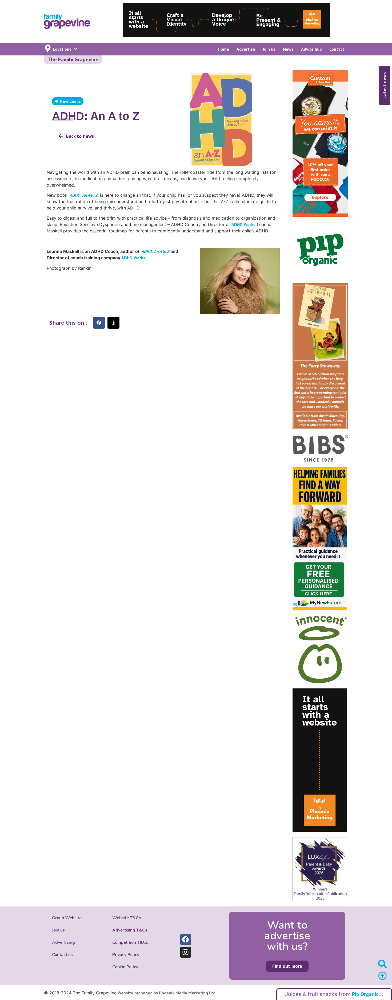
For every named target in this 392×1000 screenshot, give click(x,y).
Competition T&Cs (130, 942)
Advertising (63, 942)
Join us (269, 49)
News (288, 49)
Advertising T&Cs (129, 930)
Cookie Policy (125, 967)
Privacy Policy (125, 955)
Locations (62, 49)
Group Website (67, 918)
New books (70, 101)
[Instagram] (185, 952)
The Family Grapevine (72, 59)
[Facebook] (185, 939)
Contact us (62, 955)
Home (223, 49)
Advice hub (311, 49)
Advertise (246, 49)
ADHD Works (243, 224)
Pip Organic (365, 994)
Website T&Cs (126, 918)
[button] (99, 323)
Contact (336, 49)
